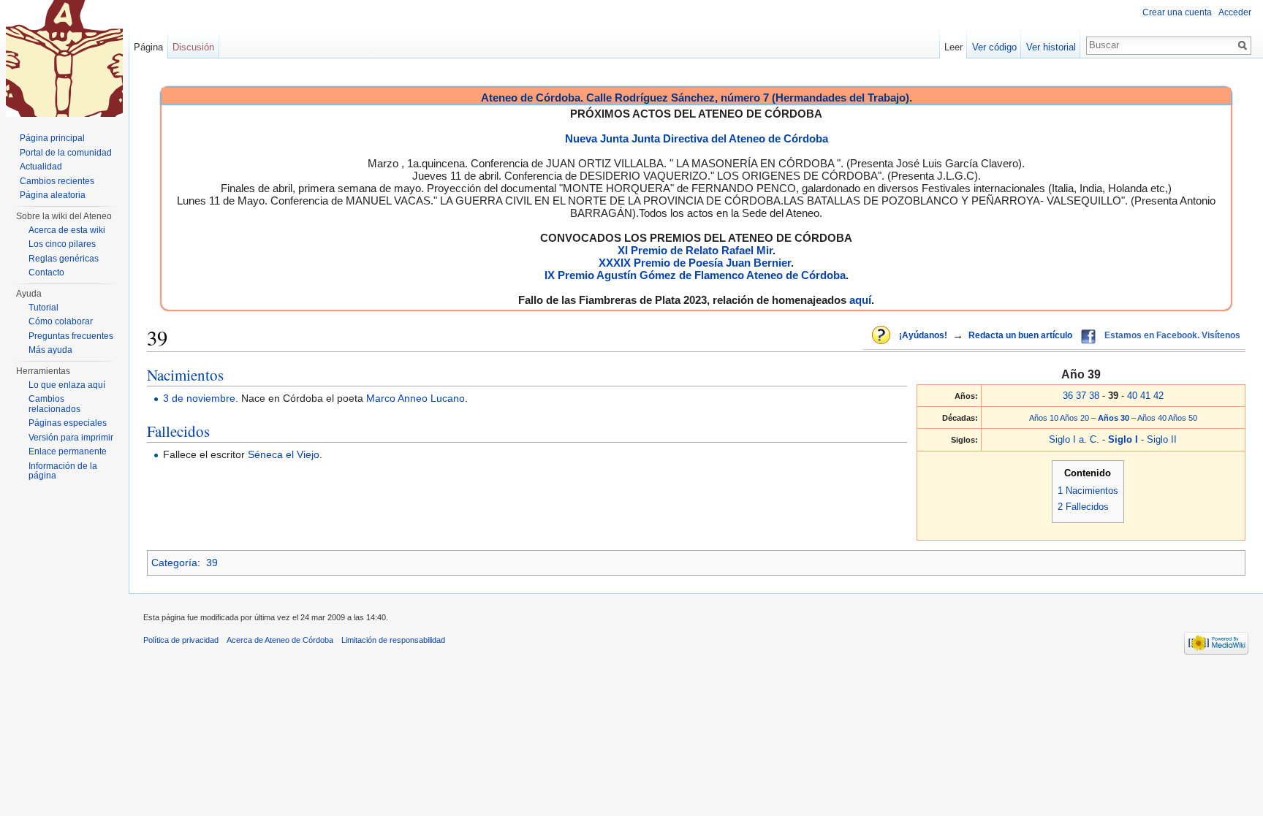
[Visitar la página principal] (64, 58)
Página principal (52, 138)
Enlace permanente (68, 451)
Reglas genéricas (64, 258)
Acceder (1234, 12)
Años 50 (1182, 417)
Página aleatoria (53, 195)
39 (212, 562)
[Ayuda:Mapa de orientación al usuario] (882, 336)
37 (1081, 395)
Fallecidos (178, 431)
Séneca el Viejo (283, 454)
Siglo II (1162, 439)
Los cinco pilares (62, 244)
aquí (860, 300)
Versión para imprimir (71, 437)
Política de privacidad (181, 640)
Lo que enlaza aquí (67, 385)
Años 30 (1114, 417)
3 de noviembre (199, 398)
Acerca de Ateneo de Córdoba (280, 640)
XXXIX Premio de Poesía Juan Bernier (695, 262)
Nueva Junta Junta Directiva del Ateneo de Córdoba (696, 138)
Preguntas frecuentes (71, 336)
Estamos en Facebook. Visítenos (1172, 335)
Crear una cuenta (1177, 12)
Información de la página (63, 471)
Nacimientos (185, 375)
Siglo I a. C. (1074, 439)
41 (1145, 395)
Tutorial (43, 307)
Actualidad (41, 166)
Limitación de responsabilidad (393, 640)
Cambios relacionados (54, 404)
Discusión (193, 47)
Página (148, 47)
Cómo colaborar (61, 321)
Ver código (994, 47)
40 (1132, 395)
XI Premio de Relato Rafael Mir (695, 250)
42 (1158, 395)
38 (1094, 395)
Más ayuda (50, 350)
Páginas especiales (68, 423)
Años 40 (1152, 417)
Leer (953, 47)
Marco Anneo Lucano (415, 398)
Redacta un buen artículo (1020, 335)
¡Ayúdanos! (923, 335)
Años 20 (1074, 417)
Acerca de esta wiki (67, 230)
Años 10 (1043, 417)
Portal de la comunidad (66, 153)
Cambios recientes (57, 181)
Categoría (174, 562)
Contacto (46, 272)
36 (1068, 395)
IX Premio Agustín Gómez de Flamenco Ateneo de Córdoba (695, 275)
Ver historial (1051, 47)
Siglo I (1124, 439)
